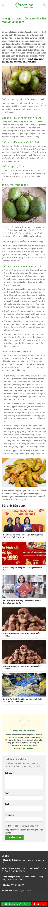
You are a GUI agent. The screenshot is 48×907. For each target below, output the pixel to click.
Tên (7, 793)
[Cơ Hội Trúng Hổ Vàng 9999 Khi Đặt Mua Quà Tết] (24, 553)
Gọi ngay (41, 904)
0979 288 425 (22, 745)
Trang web (9, 815)
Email (7, 804)
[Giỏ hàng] (44, 5)
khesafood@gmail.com (24, 748)
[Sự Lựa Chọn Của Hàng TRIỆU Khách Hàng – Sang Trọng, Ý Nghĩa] (24, 586)
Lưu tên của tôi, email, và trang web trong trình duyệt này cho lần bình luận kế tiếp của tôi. (24, 829)
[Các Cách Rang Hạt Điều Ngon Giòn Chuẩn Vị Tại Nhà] (24, 619)
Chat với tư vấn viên (17, 904)
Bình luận (9, 773)
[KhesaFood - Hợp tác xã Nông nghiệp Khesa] (24, 5)
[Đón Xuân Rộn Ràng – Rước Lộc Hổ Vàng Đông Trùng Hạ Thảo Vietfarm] (24, 520)
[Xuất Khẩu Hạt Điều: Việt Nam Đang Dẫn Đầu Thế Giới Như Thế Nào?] (24, 685)
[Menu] (3, 5)
